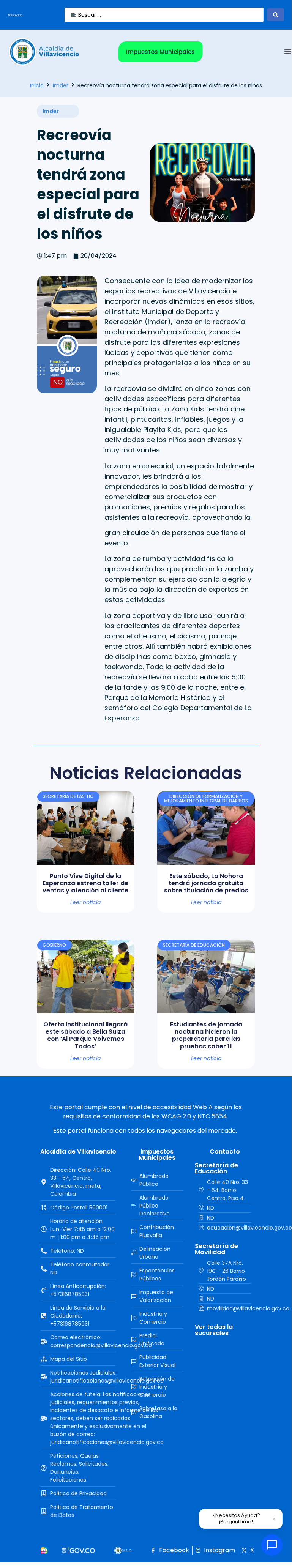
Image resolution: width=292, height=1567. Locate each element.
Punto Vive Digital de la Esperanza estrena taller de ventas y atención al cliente (85, 883)
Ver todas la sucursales (214, 1330)
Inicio (37, 85)
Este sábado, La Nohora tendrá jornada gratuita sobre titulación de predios (206, 883)
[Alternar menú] (288, 51)
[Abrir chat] (272, 1545)
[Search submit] (275, 14)
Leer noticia (85, 902)
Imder (60, 85)
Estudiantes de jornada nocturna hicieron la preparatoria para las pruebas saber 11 (206, 1035)
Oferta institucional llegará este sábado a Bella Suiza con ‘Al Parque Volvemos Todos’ (85, 1035)
